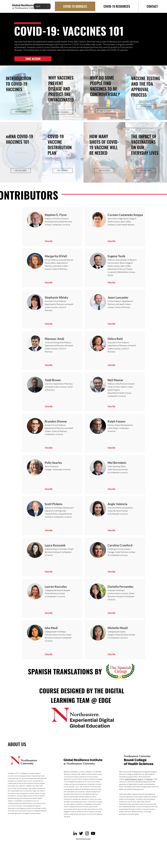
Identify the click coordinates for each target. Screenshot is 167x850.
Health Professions (131, 779)
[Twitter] (81, 833)
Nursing (140, 779)
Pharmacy (149, 779)
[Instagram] (87, 833)
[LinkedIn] (75, 833)
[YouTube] (93, 833)
